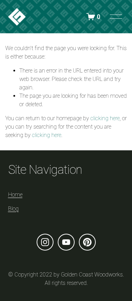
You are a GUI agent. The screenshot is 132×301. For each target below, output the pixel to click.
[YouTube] (66, 242)
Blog (13, 208)
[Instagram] (45, 242)
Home (15, 194)
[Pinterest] (87, 242)
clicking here (105, 118)
